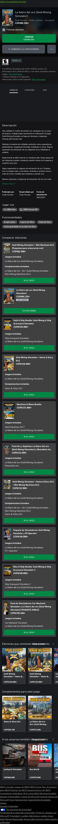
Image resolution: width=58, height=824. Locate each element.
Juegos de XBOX (22, 786)
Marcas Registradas (14, 819)
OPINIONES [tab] (29, 90)
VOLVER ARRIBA (29, 310)
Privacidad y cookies (18, 815)
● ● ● (51, 49)
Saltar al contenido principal (13, 1)
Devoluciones (21, 799)
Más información (15, 74)
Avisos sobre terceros (34, 819)
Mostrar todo (38, 643)
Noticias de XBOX (19, 790)
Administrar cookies (38, 815)
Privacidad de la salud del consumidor (17, 812)
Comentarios (6, 793)
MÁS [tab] (45, 90)
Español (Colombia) (9, 806)
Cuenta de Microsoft (30, 796)
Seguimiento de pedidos (39, 799)
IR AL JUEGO (29, 280)
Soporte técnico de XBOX (38, 790)
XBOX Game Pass (38, 786)
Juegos (3, 803)
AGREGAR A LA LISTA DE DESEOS (25, 49)
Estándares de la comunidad (26, 793)
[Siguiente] (53, 644)
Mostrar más (7, 183)
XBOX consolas (7, 786)
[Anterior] (47, 644)
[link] (14, 666)
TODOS (15, 61)
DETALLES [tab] (14, 90)
